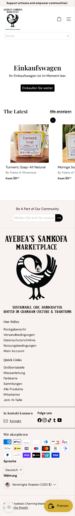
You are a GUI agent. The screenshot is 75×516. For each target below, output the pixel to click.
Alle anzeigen (60, 111)
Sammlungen (13, 384)
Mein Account (14, 351)
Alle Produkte (13, 389)
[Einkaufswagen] (59, 19)
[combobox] (37, 36)
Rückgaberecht (15, 329)
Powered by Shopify (16, 507)
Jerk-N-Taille (13, 400)
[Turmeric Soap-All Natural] (30, 151)
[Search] (68, 36)
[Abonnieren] (59, 218)
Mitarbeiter (12, 394)
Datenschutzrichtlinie (19, 340)
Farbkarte (11, 378)
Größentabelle (14, 367)
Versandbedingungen (19, 335)
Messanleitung (14, 373)
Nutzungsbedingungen (20, 346)
